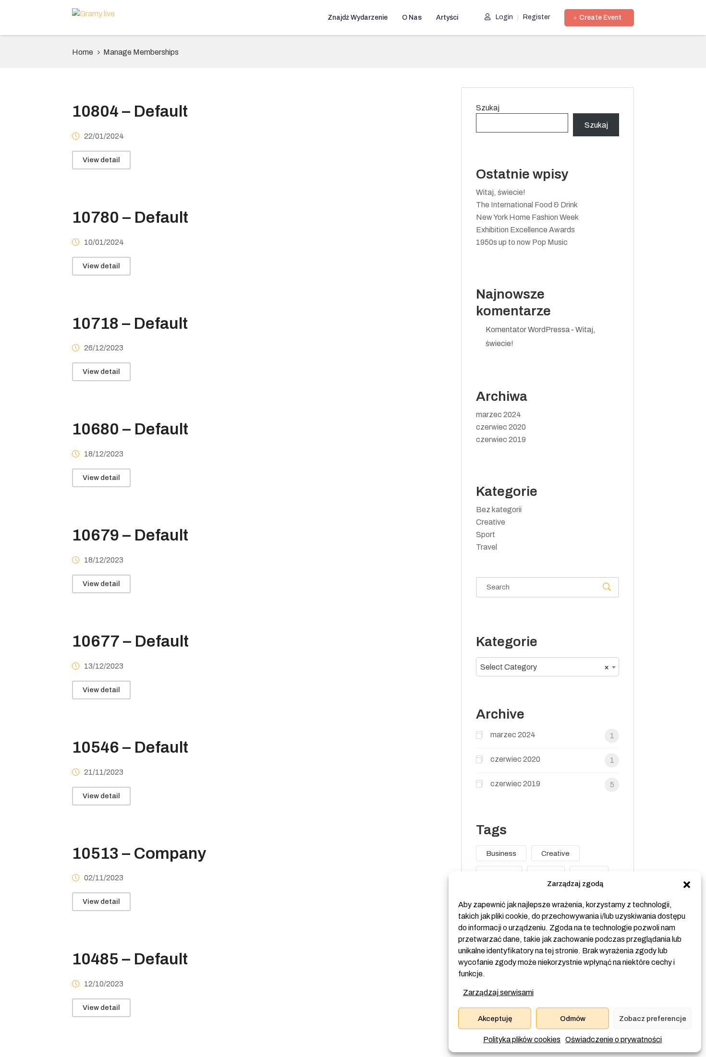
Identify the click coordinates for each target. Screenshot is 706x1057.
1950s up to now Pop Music (522, 242)
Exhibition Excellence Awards (525, 230)
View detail (101, 160)
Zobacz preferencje (652, 1018)
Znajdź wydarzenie (358, 17)
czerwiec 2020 (501, 427)
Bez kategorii (499, 509)
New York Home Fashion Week (527, 217)
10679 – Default (130, 535)
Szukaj (487, 108)
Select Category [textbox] (544, 667)
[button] (687, 884)
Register (536, 17)
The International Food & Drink (527, 205)
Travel (486, 547)
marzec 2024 (498, 414)
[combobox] (547, 666)
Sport (485, 534)
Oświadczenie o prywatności (613, 1039)
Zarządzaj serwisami (498, 992)
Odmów (572, 1018)
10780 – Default (130, 217)
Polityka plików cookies (521, 1039)
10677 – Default (130, 641)
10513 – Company (139, 853)
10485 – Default (130, 959)
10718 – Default (130, 323)
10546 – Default (130, 747)
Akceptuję (495, 1018)
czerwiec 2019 (501, 439)
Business (501, 853)
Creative (490, 522)
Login (503, 17)
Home (82, 52)
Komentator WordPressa (528, 329)
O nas (412, 17)
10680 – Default (130, 429)
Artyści (447, 17)
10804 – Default (130, 111)
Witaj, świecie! (500, 192)
